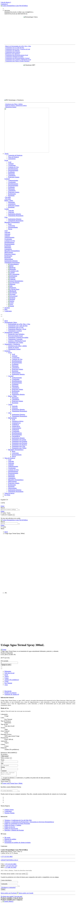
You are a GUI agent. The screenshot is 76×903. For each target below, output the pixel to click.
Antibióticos (15, 424)
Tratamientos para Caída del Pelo (17, 326)
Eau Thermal (8, 683)
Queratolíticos (16, 436)
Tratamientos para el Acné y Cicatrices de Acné (17, 49)
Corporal (7, 179)
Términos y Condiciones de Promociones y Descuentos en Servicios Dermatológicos (29, 822)
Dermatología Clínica (10, 322)
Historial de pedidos (10, 839)
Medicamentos (8, 252)
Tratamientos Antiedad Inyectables (14, 56)
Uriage (6, 681)
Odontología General (10, 107)
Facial (6, 160)
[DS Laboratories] (13, 274)
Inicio (6, 320)
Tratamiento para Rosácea (19, 444)
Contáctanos (8, 811)
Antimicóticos (16, 426)
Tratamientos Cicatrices (15, 331)
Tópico (6, 676)
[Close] (1, 316)
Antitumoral (15, 429)
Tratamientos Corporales (15, 339)
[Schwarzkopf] (12, 296)
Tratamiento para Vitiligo (19, 448)
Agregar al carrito (6, 664)
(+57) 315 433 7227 (11, 865)
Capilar (6, 209)
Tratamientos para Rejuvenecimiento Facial (16, 55)
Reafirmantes (12, 194)
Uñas (6, 217)
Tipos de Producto (13, 157)
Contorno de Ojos (13, 167)
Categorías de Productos (15, 155)
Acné (9, 162)
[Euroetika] (11, 277)
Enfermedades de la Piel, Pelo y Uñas (19, 324)
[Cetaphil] (11, 272)
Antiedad (11, 163)
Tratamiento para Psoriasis (19, 443)
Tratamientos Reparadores (15, 215)
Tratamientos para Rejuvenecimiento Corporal (17, 58)
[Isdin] (10, 286)
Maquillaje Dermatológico (12, 222)
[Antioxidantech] (13, 264)
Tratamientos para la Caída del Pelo (14, 47)
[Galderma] (11, 279)
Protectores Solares (13, 177)
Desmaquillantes (13, 227)
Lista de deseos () (6, 2)
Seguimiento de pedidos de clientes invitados (17, 842)
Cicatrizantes (12, 165)
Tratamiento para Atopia (19, 439)
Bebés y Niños (8, 200)
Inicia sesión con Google (25, 893)
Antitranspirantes (13, 180)
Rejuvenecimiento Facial (15, 336)
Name (2, 760)
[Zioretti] (11, 306)
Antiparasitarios (16, 428)
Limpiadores (11, 175)
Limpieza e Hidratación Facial (17, 341)
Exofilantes (11, 172)
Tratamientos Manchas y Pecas (17, 329)
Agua (6, 685)
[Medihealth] (12, 291)
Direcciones (7, 841)
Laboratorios (12, 158)
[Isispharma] (12, 287)
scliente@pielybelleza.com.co (9, 860)
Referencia (4, 752)
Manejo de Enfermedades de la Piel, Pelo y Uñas (18, 46)
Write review (4, 756)
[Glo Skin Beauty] (13, 282)
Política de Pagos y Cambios (12, 825)
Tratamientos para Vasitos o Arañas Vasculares (17, 61)
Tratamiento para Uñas (18, 446)
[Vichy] (10, 304)
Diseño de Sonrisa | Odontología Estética (16, 105)
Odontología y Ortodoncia (12, 344)
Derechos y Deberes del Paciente (14, 830)
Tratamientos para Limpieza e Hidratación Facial (18, 59)
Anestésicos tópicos (17, 421)
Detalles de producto (10, 693)
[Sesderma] (11, 297)
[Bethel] (10, 266)
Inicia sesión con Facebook (9, 893)
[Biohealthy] (12, 269)
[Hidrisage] (11, 284)
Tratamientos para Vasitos (15, 342)
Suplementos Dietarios (14, 219)
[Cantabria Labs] (13, 271)
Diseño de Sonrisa (13, 347)
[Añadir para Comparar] (1, 668)
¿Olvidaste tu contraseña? (8, 887)
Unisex (6, 678)
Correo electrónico (6, 880)
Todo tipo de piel (9, 673)
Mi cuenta (7, 837)
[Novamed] (11, 294)
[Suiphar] (11, 301)
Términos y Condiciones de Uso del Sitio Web (18, 820)
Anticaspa (11, 212)
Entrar (2, 506)
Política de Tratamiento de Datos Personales (17, 823)
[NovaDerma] (12, 292)
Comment (3, 771)
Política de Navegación (11, 828)
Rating (3, 767)
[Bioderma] (11, 267)
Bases (10, 224)
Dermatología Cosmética (11, 332)
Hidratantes (11, 174)
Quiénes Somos (9, 809)
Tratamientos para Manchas (12, 50)
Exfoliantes (11, 187)
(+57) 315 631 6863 (7, 856)
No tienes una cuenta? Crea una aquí (11, 896)
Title (2, 763)
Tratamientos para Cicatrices (12, 52)
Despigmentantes (13, 170)
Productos (7, 351)
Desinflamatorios (13, 168)
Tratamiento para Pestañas (19, 441)
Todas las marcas (9, 493)
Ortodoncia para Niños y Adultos (14, 104)
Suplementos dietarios (14, 214)
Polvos (10, 229)
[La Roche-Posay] (13, 289)
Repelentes (11, 195)
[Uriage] (11, 302)
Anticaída (11, 210)
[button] (7, 10)
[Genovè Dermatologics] (15, 281)
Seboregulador (8, 259)
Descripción (7, 691)
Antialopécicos (16, 423)
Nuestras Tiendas (9, 813)
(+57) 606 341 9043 (10, 867)
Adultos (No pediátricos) (11, 679)
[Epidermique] (12, 276)
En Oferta (7, 495)
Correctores (11, 225)
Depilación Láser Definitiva (12, 53)
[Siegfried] (11, 299)
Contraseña (4, 884)
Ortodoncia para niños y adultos (17, 346)
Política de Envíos (9, 827)
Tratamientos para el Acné (15, 327)
